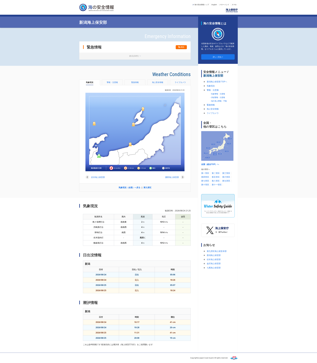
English (214, 4)
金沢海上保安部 (214, 263)
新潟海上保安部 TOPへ (217, 81)
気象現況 (211, 85)
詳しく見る (217, 57)
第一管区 (205, 173)
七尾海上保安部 (214, 267)
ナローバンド (224, 4)
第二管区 (216, 173)
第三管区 (226, 173)
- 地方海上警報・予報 (218, 101)
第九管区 (147, 187)
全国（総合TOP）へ (210, 164)
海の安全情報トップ (201, 4)
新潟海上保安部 (214, 255)
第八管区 (216, 180)
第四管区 (205, 177)
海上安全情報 (213, 109)
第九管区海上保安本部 (217, 251)
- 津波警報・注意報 (217, 97)
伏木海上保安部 (98, 177)
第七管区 (205, 180)
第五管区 (216, 177)
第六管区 (226, 177)
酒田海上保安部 (172, 177)
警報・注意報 (213, 90)
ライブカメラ (213, 113)
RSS (182, 47)
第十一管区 (217, 184)
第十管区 (205, 184)
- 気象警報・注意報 (217, 94)
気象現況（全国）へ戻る (129, 187)
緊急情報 (211, 104)
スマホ (234, 4)
